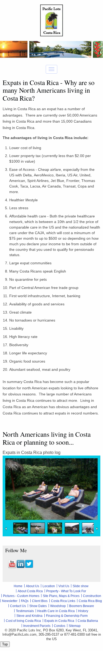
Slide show (80, 586)
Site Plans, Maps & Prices (61, 596)
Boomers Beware (81, 606)
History (83, 611)
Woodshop (58, 606)
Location (49, 586)
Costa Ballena (88, 621)
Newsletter (9, 601)
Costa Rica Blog (90, 601)
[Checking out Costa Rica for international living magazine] (38, 528)
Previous (7, 529)
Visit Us (63, 586)
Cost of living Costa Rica (23, 621)
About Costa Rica (30, 591)
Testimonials (25, 611)
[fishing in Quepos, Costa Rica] (89, 528)
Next (96, 529)
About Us (32, 586)
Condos (59, 626)
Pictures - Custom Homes (21, 596)
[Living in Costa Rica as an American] (20, 528)
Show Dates (38, 606)
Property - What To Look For (66, 591)
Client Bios (40, 601)
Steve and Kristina (29, 616)
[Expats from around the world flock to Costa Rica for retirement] (55, 528)
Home (18, 586)
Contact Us (18, 606)
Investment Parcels (36, 626)
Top (5, 644)
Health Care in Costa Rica (56, 611)
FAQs (25, 601)
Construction (92, 596)
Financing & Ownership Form (67, 616)
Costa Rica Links (63, 601)
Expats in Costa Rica (59, 621)
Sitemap (75, 626)
